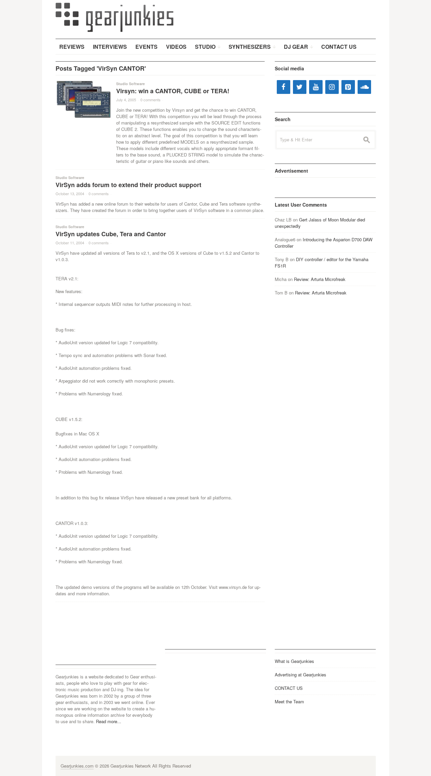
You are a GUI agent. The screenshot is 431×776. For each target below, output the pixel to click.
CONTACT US (289, 688)
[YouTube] (316, 87)
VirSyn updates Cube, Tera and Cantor (111, 234)
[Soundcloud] (364, 87)
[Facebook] (283, 87)
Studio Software (130, 83)
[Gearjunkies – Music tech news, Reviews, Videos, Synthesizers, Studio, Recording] (114, 16)
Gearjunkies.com (77, 766)
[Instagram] (332, 87)
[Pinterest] (348, 87)
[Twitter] (299, 87)
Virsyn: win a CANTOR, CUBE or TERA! (172, 90)
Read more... (108, 721)
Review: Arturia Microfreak (319, 279)
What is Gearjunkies (294, 661)
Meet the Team (289, 701)
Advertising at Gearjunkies (300, 674)
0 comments (150, 99)
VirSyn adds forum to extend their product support (128, 184)
